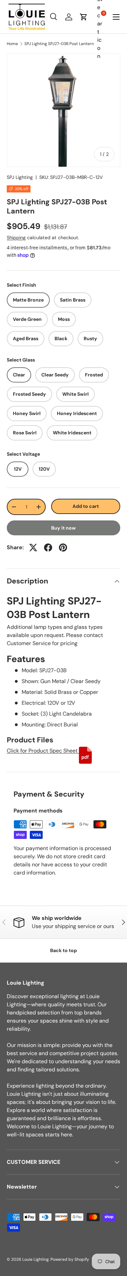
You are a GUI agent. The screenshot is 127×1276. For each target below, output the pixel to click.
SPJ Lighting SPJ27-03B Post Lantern (59, 44)
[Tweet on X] (33, 547)
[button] (83, 16)
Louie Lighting (35, 1259)
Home (12, 44)
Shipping (16, 237)
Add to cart (85, 506)
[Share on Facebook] (48, 547)
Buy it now (63, 528)
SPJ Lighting (20, 177)
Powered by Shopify (69, 1259)
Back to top (63, 950)
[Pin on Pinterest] (63, 547)
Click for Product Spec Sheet (43, 750)
